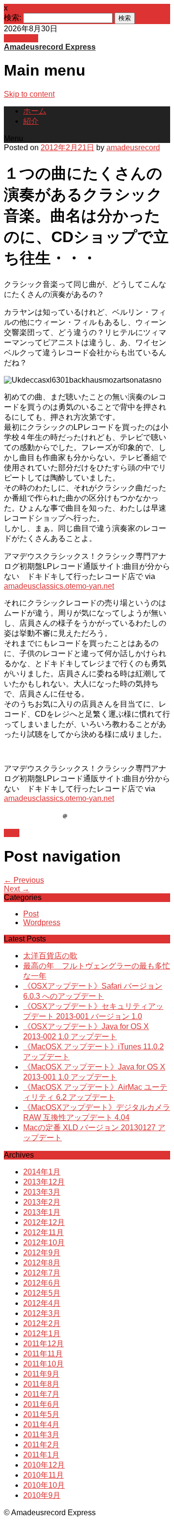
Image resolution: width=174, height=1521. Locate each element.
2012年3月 (41, 1313)
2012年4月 (41, 1303)
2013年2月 (41, 1202)
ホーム (34, 111)
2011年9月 (41, 1374)
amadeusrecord (133, 147)
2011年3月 (41, 1435)
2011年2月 (41, 1445)
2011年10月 (43, 1364)
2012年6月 (41, 1283)
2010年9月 (41, 1495)
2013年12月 (44, 1182)
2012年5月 (41, 1293)
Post (11, 833)
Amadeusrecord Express (50, 47)
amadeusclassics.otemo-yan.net (59, 586)
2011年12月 (43, 1344)
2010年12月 (44, 1465)
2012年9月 (41, 1253)
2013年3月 (41, 1192)
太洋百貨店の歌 (50, 956)
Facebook (21, 38)
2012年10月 (44, 1242)
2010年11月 (43, 1475)
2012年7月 (41, 1273)
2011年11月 (43, 1354)
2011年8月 (41, 1384)
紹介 (31, 121)
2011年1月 (41, 1455)
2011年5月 (41, 1414)
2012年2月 (41, 1323)
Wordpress (41, 922)
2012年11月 (43, 1232)
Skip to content (29, 94)
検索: (12, 17)
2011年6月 (41, 1404)
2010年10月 (44, 1485)
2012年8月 (41, 1263)
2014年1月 (41, 1172)
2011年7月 (41, 1394)
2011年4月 (41, 1424)
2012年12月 (44, 1222)
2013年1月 (41, 1212)
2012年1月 (41, 1333)
